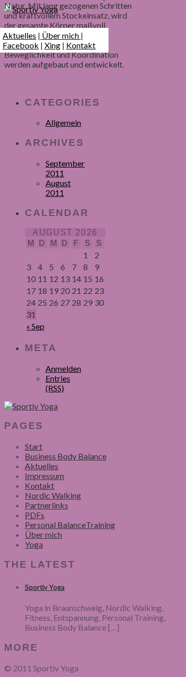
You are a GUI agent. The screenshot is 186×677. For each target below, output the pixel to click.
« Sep (35, 326)
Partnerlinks (46, 505)
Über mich (60, 35)
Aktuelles (19, 35)
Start (33, 446)
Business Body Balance (65, 456)
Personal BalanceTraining (70, 525)
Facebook (21, 45)
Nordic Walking (53, 495)
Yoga (34, 544)
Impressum (44, 476)
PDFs (34, 515)
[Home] (31, 406)
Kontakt (81, 45)
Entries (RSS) (57, 383)
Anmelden (63, 368)
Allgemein (63, 122)
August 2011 (58, 187)
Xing (52, 45)
